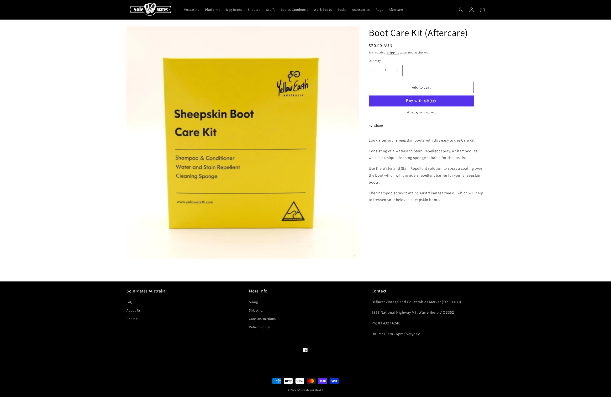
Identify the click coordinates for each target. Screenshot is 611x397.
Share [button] (378, 125)
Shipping (393, 52)
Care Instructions (262, 319)
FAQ (129, 302)
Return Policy (259, 327)
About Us (133, 310)
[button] (461, 10)
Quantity (375, 61)
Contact (132, 319)
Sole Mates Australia (310, 390)
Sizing (253, 302)
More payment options (421, 112)
